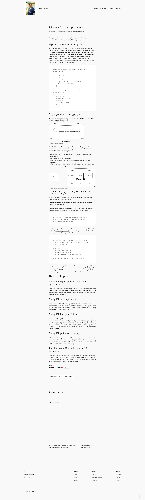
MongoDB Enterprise (55, 376)
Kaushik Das (62, 31)
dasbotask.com (44, 8)
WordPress (34, 491)
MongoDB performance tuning (64, 333)
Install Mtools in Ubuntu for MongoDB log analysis (68, 350)
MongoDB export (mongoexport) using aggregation (68, 283)
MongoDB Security (67, 376)
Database (69, 31)
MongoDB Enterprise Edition (63, 314)
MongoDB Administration (78, 31)
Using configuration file (62, 231)
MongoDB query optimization (63, 299)
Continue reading (60, 294)
